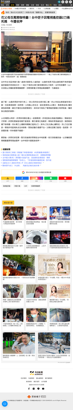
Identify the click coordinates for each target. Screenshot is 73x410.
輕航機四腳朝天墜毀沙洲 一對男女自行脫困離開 (19, 278)
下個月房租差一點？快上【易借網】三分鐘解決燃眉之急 (13, 324)
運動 (27, 5)
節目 (60, 5)
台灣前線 (47, 8)
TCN (39, 8)
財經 (37, 5)
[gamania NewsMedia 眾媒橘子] (36, 396)
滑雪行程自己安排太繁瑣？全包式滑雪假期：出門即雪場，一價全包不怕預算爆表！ (54, 356)
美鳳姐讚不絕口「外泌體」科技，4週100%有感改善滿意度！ (54, 278)
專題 (17, 5)
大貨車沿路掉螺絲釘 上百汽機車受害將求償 (36, 246)
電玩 (47, 5)
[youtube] (43, 389)
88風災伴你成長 (20, 8)
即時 (7, 5)
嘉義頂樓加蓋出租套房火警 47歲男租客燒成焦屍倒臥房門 (60, 246)
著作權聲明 (48, 378)
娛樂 (22, 5)
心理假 (56, 8)
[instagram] (34, 389)
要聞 (12, 5)
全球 (32, 5)
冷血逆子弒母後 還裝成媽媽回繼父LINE (36, 300)
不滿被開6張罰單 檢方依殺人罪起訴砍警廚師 (12, 223)
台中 (25, 186)
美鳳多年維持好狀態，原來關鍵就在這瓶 (59, 223)
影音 (55, 5)
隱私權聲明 (39, 378)
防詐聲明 (24, 378)
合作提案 (44, 381)
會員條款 (29, 381)
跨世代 (32, 8)
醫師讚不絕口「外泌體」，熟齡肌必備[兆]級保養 (59, 300)
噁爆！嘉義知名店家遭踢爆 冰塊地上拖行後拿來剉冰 (13, 300)
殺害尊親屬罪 (35, 186)
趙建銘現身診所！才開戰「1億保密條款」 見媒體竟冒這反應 (35, 325)
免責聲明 (31, 378)
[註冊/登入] (70, 1)
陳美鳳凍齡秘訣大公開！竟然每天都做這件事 (13, 246)
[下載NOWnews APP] (62, 1)
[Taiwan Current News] (59, 1)
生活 (42, 5)
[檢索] (66, 1)
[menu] (71, 5)
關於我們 (36, 381)
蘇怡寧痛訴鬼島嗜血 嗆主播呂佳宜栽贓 (36, 223)
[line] (38, 389)
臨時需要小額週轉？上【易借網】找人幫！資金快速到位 (19, 356)
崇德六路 (17, 186)
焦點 (2, 5)
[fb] (29, 389)
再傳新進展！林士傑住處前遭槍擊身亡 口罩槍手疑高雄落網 (59, 325)
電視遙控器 (6, 186)
